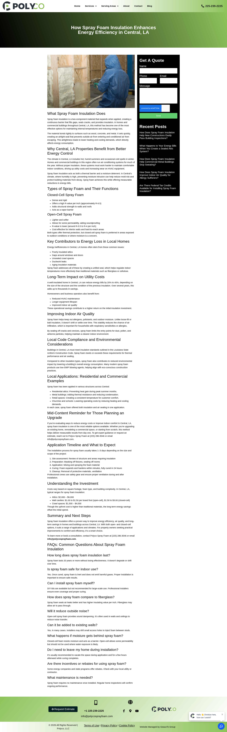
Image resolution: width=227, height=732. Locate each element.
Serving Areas (108, 6)
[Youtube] (137, 711)
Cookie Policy (127, 725)
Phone (143, 76)
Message (145, 86)
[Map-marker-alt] (130, 711)
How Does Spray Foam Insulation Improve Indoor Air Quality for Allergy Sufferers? (157, 175)
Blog (149, 6)
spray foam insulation (57, 426)
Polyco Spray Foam (77, 436)
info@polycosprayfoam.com (97, 716)
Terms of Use (91, 725)
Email (163, 76)
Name (143, 66)
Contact (138, 6)
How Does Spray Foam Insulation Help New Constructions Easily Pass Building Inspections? (157, 135)
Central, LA (66, 159)
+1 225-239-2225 (94, 710)
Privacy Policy (109, 725)
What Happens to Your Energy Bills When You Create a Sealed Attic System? (158, 148)
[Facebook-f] (124, 711)
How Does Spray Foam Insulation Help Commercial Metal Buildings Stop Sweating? (157, 162)
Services (89, 6)
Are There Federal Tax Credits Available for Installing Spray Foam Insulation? (158, 188)
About (126, 6)
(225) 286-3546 (119, 536)
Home (77, 6)
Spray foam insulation (57, 173)
